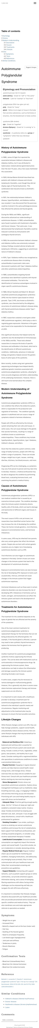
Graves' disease (10, 1001)
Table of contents (10, 31)
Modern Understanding (11, 40)
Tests (8, 56)
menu (35, 3)
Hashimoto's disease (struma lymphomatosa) (21, 1004)
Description (10, 43)
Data (4, 52)
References (10, 58)
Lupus (7, 1007)
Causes (9, 45)
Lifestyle (9, 49)
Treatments (10, 47)
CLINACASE (4, 3)
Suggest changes (31, 67)
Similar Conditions (9, 61)
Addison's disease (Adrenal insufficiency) (19, 999)
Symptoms (10, 54)
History (5, 38)
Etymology (6, 36)
